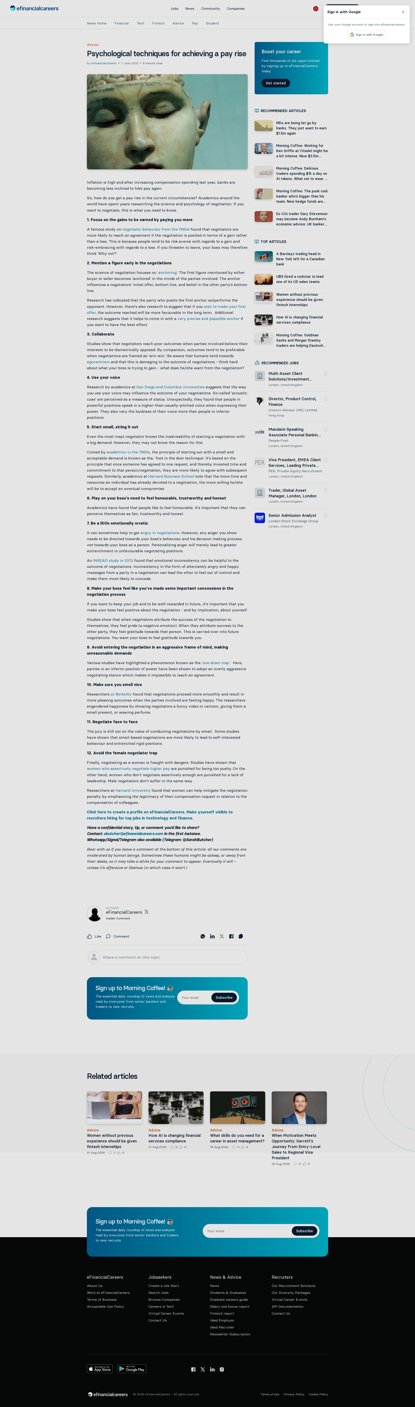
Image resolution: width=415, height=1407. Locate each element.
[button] (207, 703)
